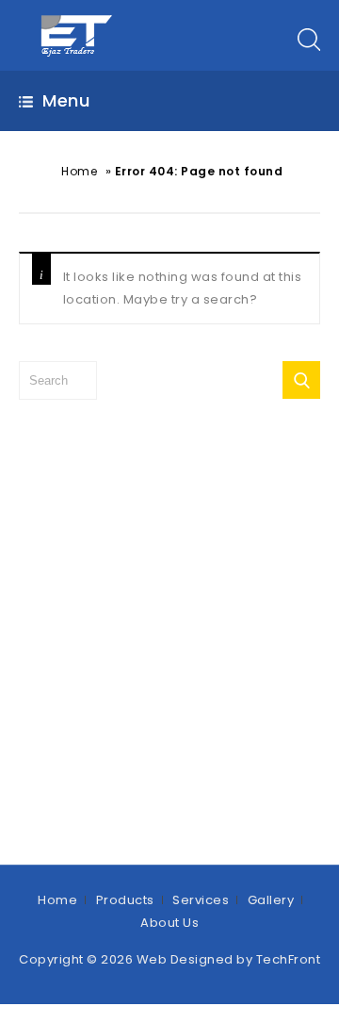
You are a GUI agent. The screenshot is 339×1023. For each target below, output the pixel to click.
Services (200, 900)
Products (125, 900)
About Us (169, 923)
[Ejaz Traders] (78, 34)
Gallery (271, 900)
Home (79, 171)
